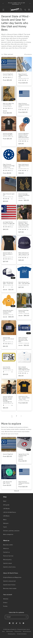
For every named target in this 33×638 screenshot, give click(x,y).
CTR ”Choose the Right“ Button (7, 482)
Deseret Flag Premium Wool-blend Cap (8, 339)
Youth (5, 527)
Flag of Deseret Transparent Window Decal (24, 105)
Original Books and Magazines (12, 577)
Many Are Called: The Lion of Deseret (8, 104)
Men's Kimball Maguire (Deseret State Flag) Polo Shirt (24, 368)
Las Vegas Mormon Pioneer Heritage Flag (8, 222)
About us (6, 548)
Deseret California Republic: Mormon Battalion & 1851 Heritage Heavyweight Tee (8, 399)
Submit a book (7, 563)
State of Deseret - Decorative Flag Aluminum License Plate (23, 339)
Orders (5, 602)
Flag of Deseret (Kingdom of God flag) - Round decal (8, 166)
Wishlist (5, 599)
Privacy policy (18, 631)
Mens (5, 519)
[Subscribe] (26, 617)
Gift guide (6, 505)
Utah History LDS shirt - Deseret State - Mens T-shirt (24, 398)
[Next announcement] (30, 3)
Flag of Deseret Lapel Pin (8, 194)
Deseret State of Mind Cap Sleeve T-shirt (8, 254)
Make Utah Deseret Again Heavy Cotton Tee (24, 166)
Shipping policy (11, 633)
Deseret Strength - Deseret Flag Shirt (8, 134)
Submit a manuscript (9, 581)
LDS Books (6, 508)
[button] (3, 10)
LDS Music (6, 516)
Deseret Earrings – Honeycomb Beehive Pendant (24, 195)
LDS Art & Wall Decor (9, 512)
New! (4, 501)
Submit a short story (9, 567)
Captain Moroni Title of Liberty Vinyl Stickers (24, 455)
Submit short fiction (9, 584)
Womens (5, 523)
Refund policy (7, 559)
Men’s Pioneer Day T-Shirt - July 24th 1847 (24, 283)
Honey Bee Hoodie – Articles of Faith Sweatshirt (8, 312)
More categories (8, 534)
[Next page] (21, 416)
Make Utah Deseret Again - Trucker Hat (8, 283)
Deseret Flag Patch (8, 74)
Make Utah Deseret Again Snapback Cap (24, 253)
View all (16, 490)
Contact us (6, 552)
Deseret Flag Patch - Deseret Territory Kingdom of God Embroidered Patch (24, 135)
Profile (5, 606)
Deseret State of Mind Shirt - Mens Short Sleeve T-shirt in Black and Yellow (24, 224)
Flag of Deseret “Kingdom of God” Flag (23, 75)
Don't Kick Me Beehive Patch (6, 367)
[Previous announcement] (3, 3)
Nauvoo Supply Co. (11, 629)
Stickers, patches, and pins (11, 530)
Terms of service (8, 556)
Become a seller (8, 545)
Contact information (22, 633)
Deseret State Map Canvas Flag (24, 311)
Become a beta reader (10, 588)
